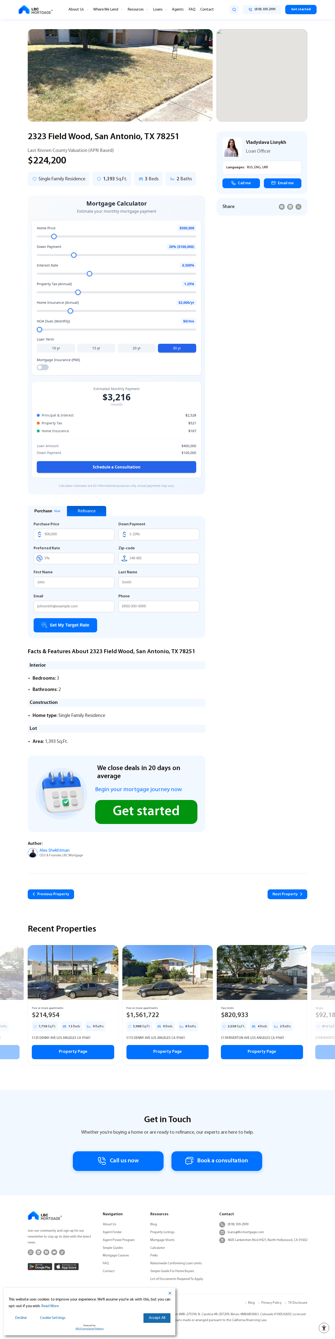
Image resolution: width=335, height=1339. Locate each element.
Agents (178, 10)
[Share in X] (298, 207)
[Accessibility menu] (324, 1328)
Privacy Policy (271, 1303)
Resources (136, 10)
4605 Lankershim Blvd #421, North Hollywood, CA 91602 (267, 1240)
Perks (154, 1255)
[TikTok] (62, 1252)
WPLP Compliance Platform (90, 1328)
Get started (301, 9)
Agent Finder (112, 1232)
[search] (234, 9)
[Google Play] (40, 1266)
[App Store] (66, 1266)
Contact (207, 10)
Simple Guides (113, 1248)
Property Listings (162, 1232)
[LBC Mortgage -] (35, 9)
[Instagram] (31, 1252)
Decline (21, 1318)
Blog (153, 1224)
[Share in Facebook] (282, 207)
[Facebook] (46, 1252)
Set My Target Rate (69, 625)
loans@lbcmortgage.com (246, 1232)
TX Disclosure (297, 1303)
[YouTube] (54, 1252)
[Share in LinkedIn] (290, 207)
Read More (50, 1306)
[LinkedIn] (38, 1252)
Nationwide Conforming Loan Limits (176, 1263)
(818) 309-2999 (238, 1224)
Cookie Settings (52, 1318)
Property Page (73, 1052)
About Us (76, 10)
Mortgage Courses (116, 1255)
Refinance (87, 511)
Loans (158, 10)
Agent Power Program (119, 1240)
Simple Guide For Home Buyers (172, 1271)
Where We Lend (105, 10)
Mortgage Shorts (162, 1240)
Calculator (157, 1248)
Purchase (47, 511)
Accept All (157, 1318)
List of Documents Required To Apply (176, 1279)
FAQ (192, 10)
